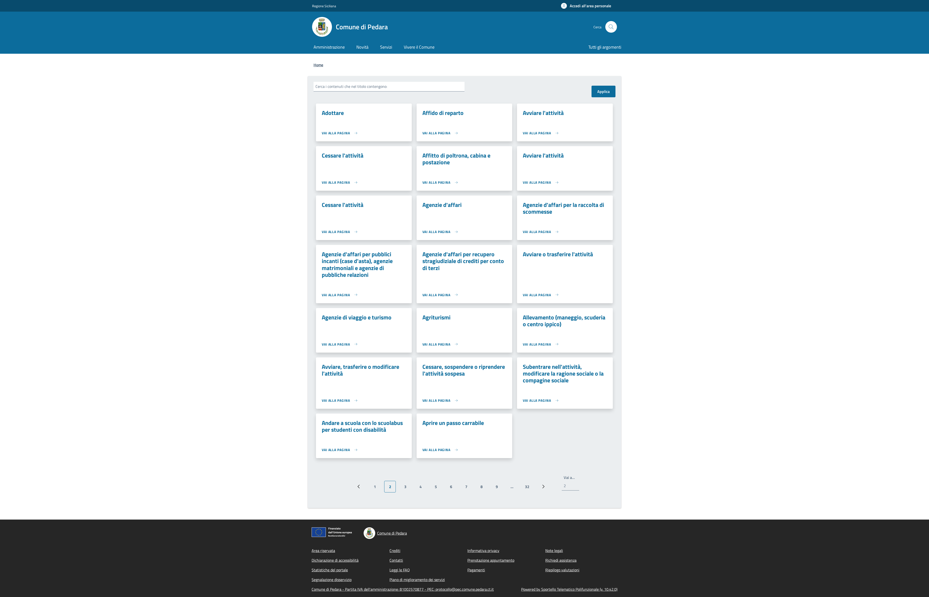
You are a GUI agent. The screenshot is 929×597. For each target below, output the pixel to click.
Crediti (395, 550)
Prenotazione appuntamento (490, 560)
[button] (586, 6)
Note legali (554, 550)
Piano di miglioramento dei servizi (417, 579)
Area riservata (323, 550)
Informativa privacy (483, 550)
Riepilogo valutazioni (562, 570)
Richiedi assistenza (561, 560)
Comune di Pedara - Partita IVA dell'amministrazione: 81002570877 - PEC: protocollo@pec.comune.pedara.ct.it (403, 589)
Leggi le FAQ (400, 570)
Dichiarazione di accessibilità (335, 560)
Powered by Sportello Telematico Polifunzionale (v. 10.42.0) (569, 589)
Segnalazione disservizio (332, 579)
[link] (341, 133)
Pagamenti (476, 570)
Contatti (396, 560)
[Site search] (611, 27)
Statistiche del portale (330, 570)
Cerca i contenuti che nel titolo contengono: (351, 86)
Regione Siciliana (324, 5)
